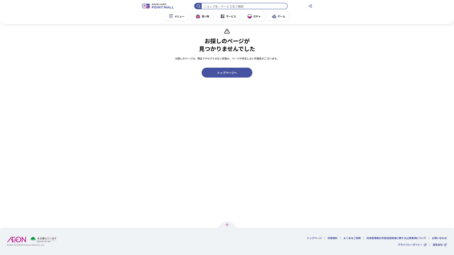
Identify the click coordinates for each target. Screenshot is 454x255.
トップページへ (227, 72)
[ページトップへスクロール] (227, 225)
